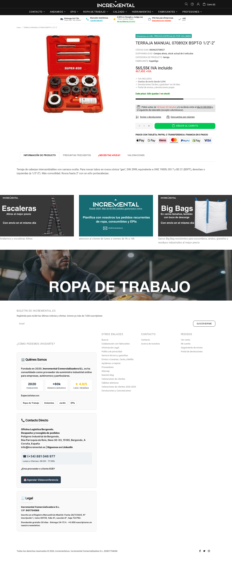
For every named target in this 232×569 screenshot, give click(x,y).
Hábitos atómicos (110, 383)
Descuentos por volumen (161, 20)
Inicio (19, 27)
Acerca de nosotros (150, 343)
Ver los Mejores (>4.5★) (126, 21)
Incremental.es (116, 4)
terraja (166, 57)
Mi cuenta (185, 343)
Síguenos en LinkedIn (60, 447)
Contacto (145, 340)
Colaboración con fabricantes (116, 343)
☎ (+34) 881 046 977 (39, 456)
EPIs (73, 403)
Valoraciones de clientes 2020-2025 (119, 386)
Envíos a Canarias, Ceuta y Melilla (117, 359)
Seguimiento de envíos (192, 347)
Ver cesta (185, 340)
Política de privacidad (112, 351)
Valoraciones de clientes (113, 379)
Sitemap (106, 371)
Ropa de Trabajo (31, 403)
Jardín (62, 403)
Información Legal (110, 347)
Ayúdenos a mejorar (111, 363)
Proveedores (108, 367)
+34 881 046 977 (96, 20)
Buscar (105, 340)
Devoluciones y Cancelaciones (116, 390)
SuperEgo (153, 61)
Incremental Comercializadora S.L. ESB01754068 (94, 551)
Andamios (49, 403)
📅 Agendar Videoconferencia (41, 479)
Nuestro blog (108, 375)
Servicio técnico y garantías (115, 355)
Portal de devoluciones (192, 351)
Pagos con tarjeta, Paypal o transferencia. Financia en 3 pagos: (172, 134)
